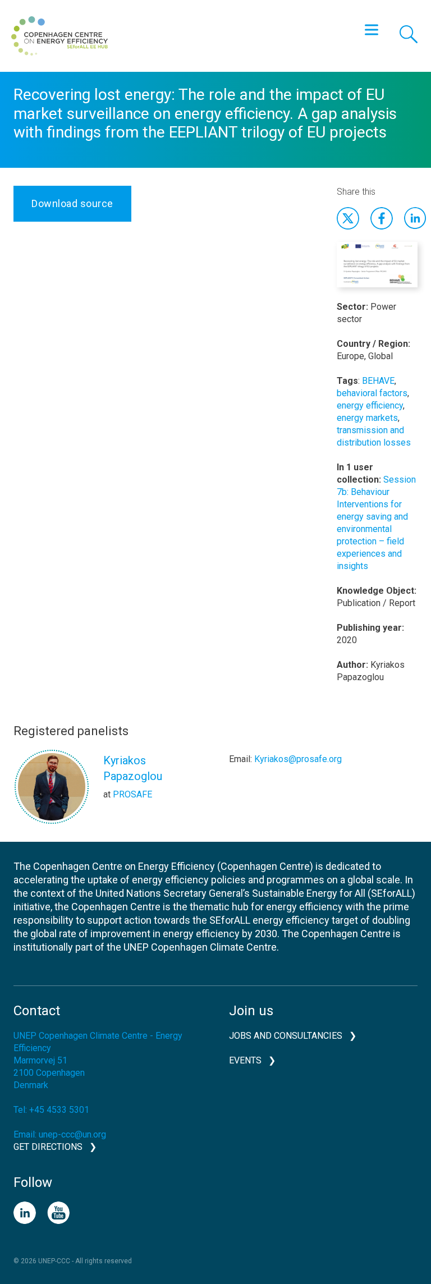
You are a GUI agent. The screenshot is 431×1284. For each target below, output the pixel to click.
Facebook (381, 218)
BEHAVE (378, 380)
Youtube (58, 1213)
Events (245, 1060)
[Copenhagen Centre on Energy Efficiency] (59, 36)
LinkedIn (24, 1213)
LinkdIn (415, 218)
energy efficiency (370, 405)
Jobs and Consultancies (285, 1035)
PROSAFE (132, 794)
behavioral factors (372, 393)
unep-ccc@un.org (72, 1134)
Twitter (348, 218)
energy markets (367, 417)
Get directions (47, 1146)
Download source (72, 203)
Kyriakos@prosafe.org (298, 759)
